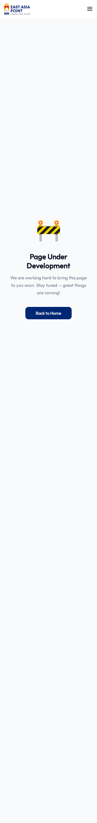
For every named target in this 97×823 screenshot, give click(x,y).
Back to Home (48, 313)
